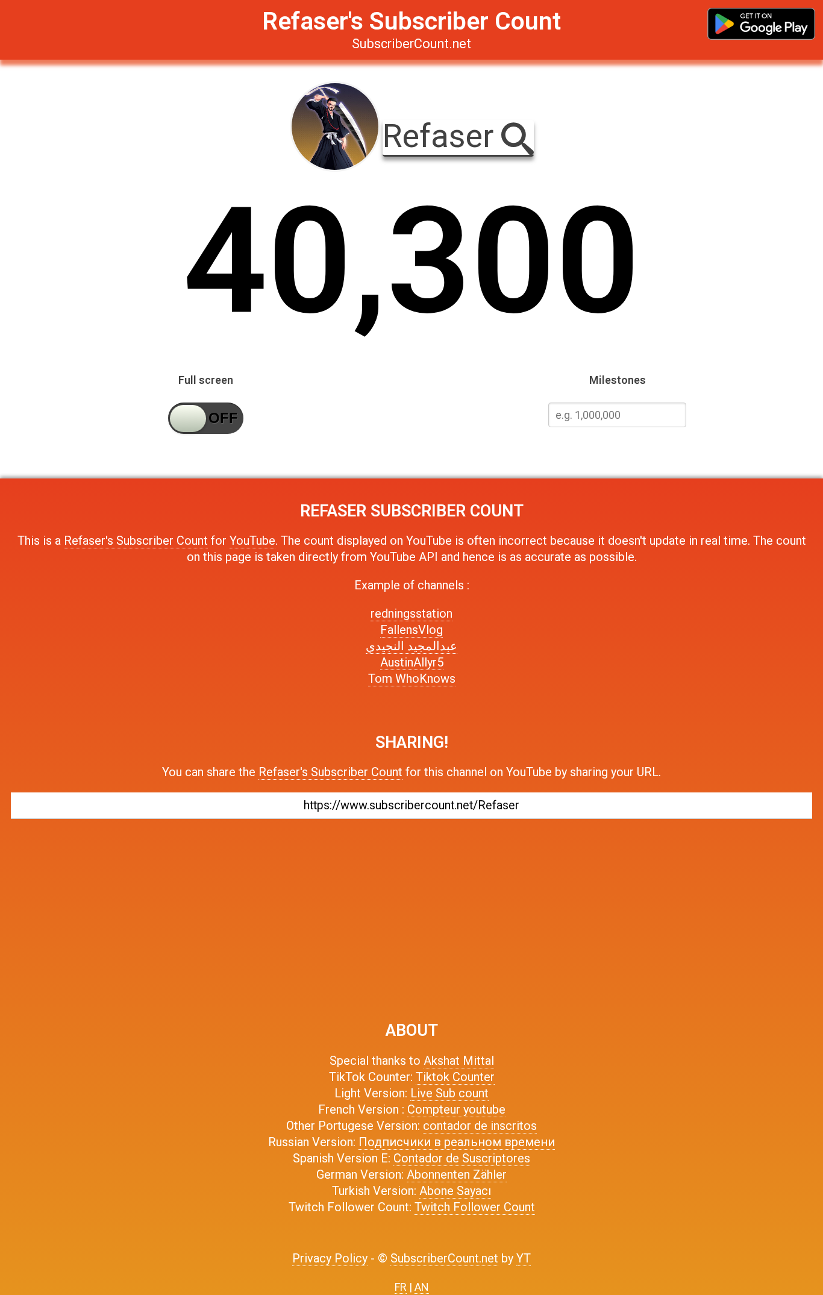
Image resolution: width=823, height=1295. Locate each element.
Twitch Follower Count (475, 1207)
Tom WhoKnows (411, 678)
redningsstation (411, 613)
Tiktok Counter (455, 1077)
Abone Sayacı (455, 1191)
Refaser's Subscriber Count (136, 540)
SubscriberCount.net (444, 1258)
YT (523, 1258)
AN (422, 1287)
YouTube (252, 540)
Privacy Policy (330, 1258)
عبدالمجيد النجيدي (411, 646)
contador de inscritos (480, 1125)
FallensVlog (411, 629)
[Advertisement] (411, 914)
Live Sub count (449, 1093)
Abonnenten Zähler (457, 1174)
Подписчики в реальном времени (456, 1142)
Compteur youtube (456, 1109)
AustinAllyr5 (411, 662)
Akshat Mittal (459, 1060)
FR (401, 1287)
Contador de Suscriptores (461, 1158)
